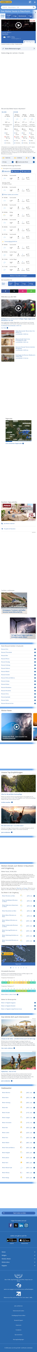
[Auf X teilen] (14, 291)
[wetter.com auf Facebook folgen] (11, 1225)
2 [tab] (13, 968)
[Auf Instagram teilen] (22, 291)
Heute (2, 16)
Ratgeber (4, 1265)
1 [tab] (11, 968)
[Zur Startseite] (7, 1)
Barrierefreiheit (18, 1334)
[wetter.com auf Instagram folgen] (26, 1225)
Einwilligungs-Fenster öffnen (18, 1315)
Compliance (18, 1330)
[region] (18, 194)
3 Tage (15, 16)
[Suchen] (33, 7)
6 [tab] (24, 968)
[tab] (6, 171)
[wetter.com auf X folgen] (16, 1226)
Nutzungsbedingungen (18, 1339)
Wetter (4, 1252)
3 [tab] (16, 968)
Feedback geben (15, 38)
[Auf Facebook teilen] (5, 291)
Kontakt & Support (18, 1320)
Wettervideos (6, 1262)
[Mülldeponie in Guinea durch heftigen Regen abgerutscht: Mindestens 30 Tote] (18, 308)
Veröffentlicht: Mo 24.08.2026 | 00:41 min (11, 325)
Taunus (25, 888)
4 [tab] (18, 968)
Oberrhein (19, 888)
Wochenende (22, 16)
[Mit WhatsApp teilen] (31, 291)
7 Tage (30, 16)
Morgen (8, 16)
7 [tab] (26, 968)
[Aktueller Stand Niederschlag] (18, 431)
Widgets (4, 1255)
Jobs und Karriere (18, 1306)
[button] (18, 274)
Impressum (18, 1325)
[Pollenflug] (30, 2)
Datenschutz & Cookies (18, 1310)
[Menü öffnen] (34, 2)
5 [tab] (21, 968)
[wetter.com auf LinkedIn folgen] (21, 1225)
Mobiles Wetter (6, 1259)
